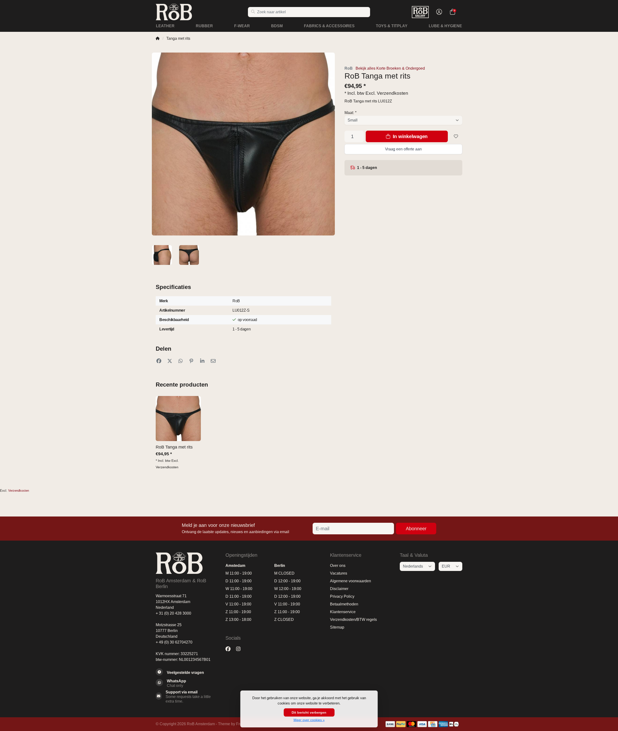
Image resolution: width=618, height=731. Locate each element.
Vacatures (338, 573)
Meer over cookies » (309, 720)
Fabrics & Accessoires (329, 26)
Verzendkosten (392, 93)
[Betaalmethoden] (390, 724)
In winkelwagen (409, 136)
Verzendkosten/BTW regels (353, 619)
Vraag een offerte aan (403, 149)
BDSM (277, 26)
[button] (438, 12)
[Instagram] (240, 649)
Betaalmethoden (344, 604)
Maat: (350, 113)
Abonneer (416, 528)
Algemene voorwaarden (350, 581)
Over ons (337, 565)
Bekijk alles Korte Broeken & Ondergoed (390, 68)
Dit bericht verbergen (309, 712)
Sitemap (337, 627)
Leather (165, 26)
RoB (348, 68)
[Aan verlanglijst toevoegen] (456, 136)
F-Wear (242, 26)
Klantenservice (343, 612)
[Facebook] (229, 649)
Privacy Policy (342, 596)
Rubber (204, 26)
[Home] (158, 38)
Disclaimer (339, 589)
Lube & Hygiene (445, 26)
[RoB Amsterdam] (202, 12)
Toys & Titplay (391, 26)
